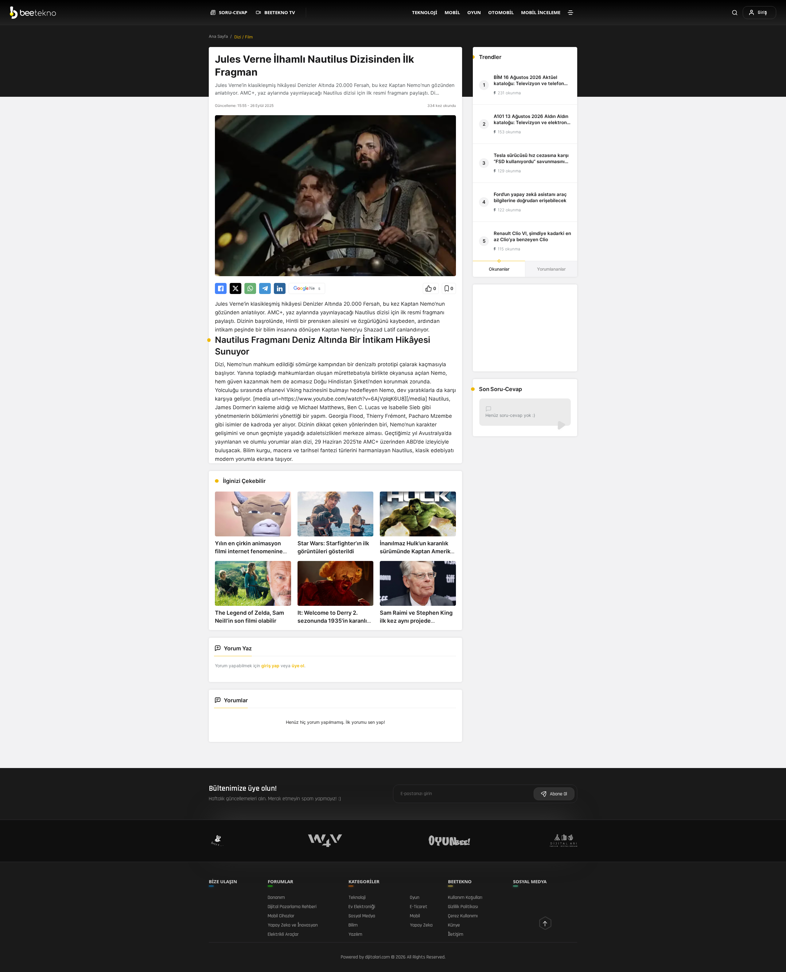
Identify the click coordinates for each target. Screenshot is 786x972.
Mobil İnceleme (540, 12)
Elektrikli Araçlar (283, 934)
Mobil (452, 12)
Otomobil (501, 12)
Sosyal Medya (361, 916)
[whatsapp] (250, 288)
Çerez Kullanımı (463, 916)
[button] (431, 288)
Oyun (474, 12)
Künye (454, 925)
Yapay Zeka (421, 925)
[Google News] (307, 288)
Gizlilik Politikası (463, 906)
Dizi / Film (243, 36)
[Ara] (735, 12)
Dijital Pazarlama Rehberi (292, 906)
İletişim (455, 934)
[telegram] (265, 288)
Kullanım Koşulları (465, 897)
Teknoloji (424, 12)
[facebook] (221, 288)
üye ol (298, 665)
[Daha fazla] (570, 12)
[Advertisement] (525, 327)
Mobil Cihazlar (281, 916)
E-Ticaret (418, 906)
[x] (235, 288)
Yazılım (355, 934)
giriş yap (270, 665)
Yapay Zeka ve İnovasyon (293, 925)
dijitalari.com (377, 957)
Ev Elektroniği (361, 906)
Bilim (353, 925)
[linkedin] (280, 288)
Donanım (276, 897)
